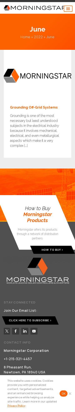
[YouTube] (34, 331)
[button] (68, 9)
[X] (7, 331)
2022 (38, 37)
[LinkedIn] (24, 331)
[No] (70, 393)
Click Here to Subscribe (29, 320)
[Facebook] (15, 331)
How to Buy (51, 249)
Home (25, 37)
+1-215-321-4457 (18, 359)
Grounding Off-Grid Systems (34, 107)
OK (64, 393)
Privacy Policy (16, 405)
